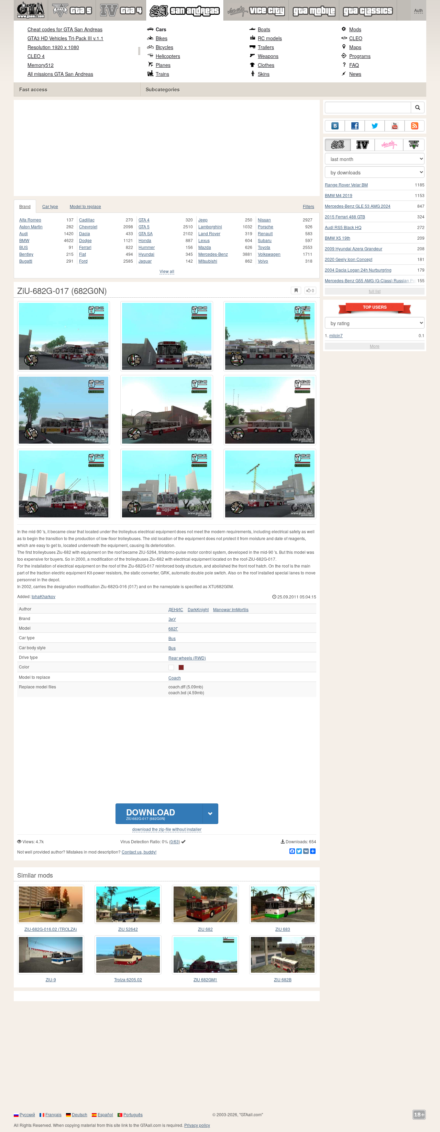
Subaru (265, 240)
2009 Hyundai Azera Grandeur (353, 248)
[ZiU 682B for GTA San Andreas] (282, 954)
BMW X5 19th (337, 238)
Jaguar (145, 261)
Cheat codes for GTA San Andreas (65, 29)
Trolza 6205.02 (128, 979)
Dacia (84, 233)
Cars (161, 29)
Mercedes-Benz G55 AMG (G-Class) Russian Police (373, 280)
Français (53, 1114)
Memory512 (41, 64)
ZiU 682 (205, 929)
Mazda (204, 247)
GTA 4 (144, 219)
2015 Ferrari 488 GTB (345, 216)
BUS (23, 247)
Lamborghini (210, 226)
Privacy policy (197, 1125)
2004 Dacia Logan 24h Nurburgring (358, 270)
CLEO (355, 38)
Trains (162, 73)
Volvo (263, 261)
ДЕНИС (175, 609)
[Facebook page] (355, 126)
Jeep (203, 219)
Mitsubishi (207, 261)
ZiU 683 (282, 929)
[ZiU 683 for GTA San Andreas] (282, 904)
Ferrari (85, 247)
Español (105, 1114)
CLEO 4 (36, 56)
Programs (360, 56)
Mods (355, 29)
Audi (23, 233)
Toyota (264, 247)
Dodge (85, 240)
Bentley (26, 254)
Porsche (265, 226)
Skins (264, 73)
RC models (270, 38)
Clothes (266, 64)
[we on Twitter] (375, 126)
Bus (172, 638)
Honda (145, 240)
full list (375, 291)
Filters (308, 206)
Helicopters (168, 56)
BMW (24, 240)
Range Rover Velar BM (346, 184)
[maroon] (181, 667)
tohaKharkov (43, 596)
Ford (83, 261)
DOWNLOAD (150, 813)
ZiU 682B (283, 979)
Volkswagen (269, 254)
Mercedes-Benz (213, 254)
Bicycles (164, 47)
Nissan (264, 219)
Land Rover (209, 233)
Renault (265, 233)
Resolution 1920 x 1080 (53, 47)
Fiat (82, 254)
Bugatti (25, 261)
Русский (27, 1114)
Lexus (204, 240)
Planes (163, 64)
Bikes (161, 38)
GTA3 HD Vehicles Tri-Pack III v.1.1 (65, 38)
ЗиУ (172, 619)
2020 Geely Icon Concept (348, 259)
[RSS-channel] (415, 126)
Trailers (266, 47)
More (375, 346)
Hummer (147, 247)
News (355, 73)
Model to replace (85, 206)
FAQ (354, 64)
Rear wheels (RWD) (187, 658)
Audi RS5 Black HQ (343, 227)
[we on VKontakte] (335, 126)
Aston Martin (31, 226)
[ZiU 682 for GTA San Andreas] (205, 904)
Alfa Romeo (30, 219)
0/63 (174, 841)
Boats (264, 29)
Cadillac (87, 219)
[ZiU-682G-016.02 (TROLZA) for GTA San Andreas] (50, 904)
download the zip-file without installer (166, 829)
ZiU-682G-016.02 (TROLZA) (50, 929)
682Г (173, 628)
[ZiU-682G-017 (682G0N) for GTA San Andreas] (63, 336)
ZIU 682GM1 (205, 979)
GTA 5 (144, 226)
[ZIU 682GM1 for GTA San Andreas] (205, 954)
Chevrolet (88, 226)
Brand (25, 206)
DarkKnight (198, 609)
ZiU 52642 (128, 929)
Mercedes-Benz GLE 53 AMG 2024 (357, 206)
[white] (171, 667)
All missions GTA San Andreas (60, 73)
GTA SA (146, 233)
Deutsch (79, 1114)
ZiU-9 (51, 979)
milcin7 (336, 335)
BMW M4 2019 (338, 195)
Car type (50, 206)
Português (133, 1114)
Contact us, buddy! (139, 852)
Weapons (268, 56)
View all (167, 271)
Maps (355, 47)
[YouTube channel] (395, 126)
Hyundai (146, 254)
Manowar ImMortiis (231, 609)
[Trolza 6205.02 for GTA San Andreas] (128, 954)
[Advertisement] (168, 148)
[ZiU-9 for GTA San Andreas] (50, 954)
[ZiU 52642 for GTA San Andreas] (128, 904)
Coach (174, 677)
